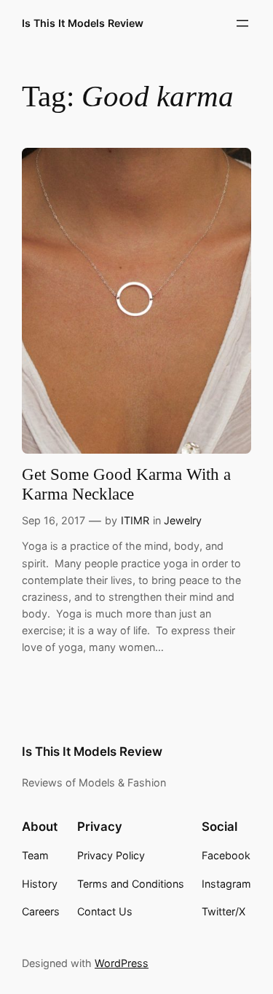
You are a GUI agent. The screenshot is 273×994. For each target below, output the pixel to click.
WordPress (122, 963)
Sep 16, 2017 (53, 520)
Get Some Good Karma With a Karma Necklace (126, 484)
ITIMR (135, 520)
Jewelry (183, 520)
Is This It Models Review (82, 23)
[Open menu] (242, 23)
